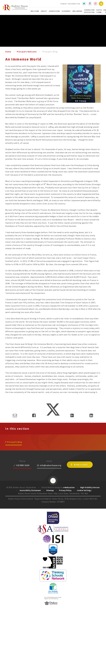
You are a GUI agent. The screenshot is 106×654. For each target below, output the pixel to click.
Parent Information (70, 4)
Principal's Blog (50, 51)
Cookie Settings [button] (84, 490)
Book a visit (80, 464)
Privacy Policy (65, 490)
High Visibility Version (90, 487)
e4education (69, 487)
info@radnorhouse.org (50, 465)
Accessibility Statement (30, 490)
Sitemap (50, 490)
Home (8, 51)
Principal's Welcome (27, 51)
